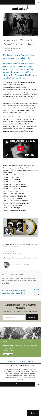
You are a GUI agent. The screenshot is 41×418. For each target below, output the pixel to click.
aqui (34, 258)
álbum (18, 278)
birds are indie (26, 278)
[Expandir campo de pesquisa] (38, 2)
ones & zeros (6, 283)
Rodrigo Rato (13, 345)
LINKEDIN (30, 361)
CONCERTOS (13, 274)
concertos (17, 281)
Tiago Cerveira (17, 253)
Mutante (14, 258)
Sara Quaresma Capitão (12, 48)
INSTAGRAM (21, 361)
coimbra (10, 281)
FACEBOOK (11, 361)
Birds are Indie (9, 251)
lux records (26, 281)
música (33, 281)
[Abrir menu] (16, 2)
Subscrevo (31, 317)
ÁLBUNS (5, 274)
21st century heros (8, 278)
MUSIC (21, 274)
